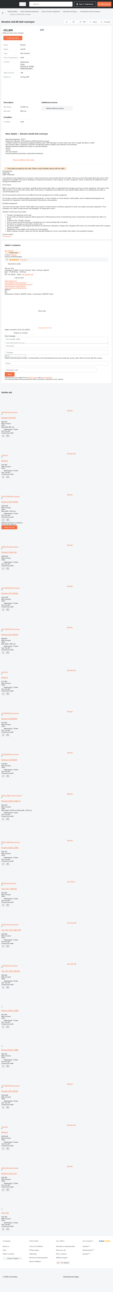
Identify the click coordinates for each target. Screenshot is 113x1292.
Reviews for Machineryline (38, 1258)
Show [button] (19, 274)
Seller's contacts (8, 1254)
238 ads (14, 255)
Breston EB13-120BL (10, 848)
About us (6, 1246)
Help (4, 1250)
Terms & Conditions (36, 1246)
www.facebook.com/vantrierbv (15, 286)
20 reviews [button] (23, 259)
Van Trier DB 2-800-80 (10, 971)
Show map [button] (42, 311)
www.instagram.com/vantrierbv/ (16, 282)
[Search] (31, 4)
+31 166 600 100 (27, 274)
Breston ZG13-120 (9, 1174)
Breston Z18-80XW (9, 719)
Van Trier (5, 1213)
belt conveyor (25, 53)
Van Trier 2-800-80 (9, 889)
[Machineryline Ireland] (9, 4)
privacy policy (33, 377)
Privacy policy (34, 1250)
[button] (67, 22)
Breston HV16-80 (8, 418)
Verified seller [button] (13, 253)
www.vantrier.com (11, 281)
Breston (23, 45)
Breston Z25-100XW (9, 593)
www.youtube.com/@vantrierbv (15, 288)
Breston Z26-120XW (9, 502)
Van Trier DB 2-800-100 (11, 930)
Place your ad (9, 527)
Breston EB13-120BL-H (11, 801)
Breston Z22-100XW (9, 635)
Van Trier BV (9, 251)
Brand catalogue (35, 1261)
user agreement (46, 377)
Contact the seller (13, 38)
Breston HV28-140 (9, 552)
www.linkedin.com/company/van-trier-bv (18, 284)
